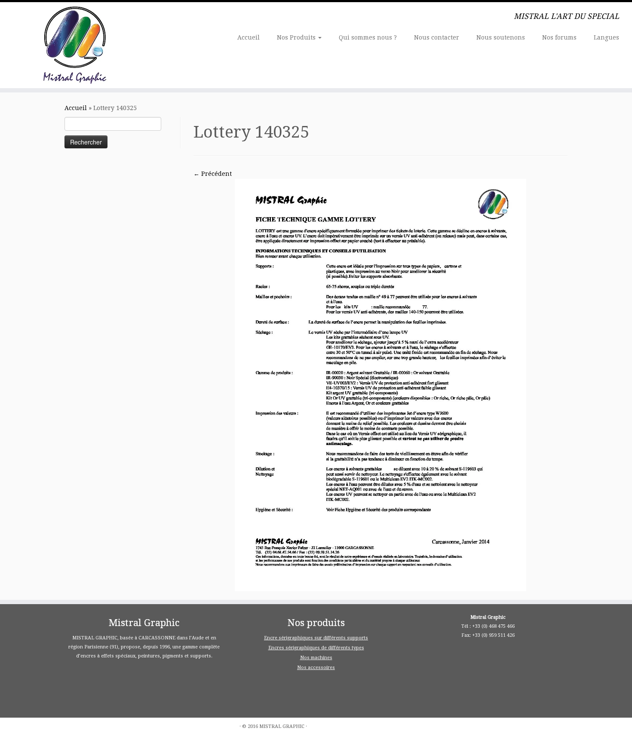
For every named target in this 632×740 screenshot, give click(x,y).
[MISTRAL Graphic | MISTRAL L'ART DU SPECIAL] (73, 45)
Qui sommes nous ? (368, 37)
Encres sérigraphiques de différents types (316, 648)
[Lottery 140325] (380, 384)
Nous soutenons (500, 37)
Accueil (248, 37)
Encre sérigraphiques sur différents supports (316, 638)
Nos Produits (297, 37)
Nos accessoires (316, 667)
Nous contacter (436, 37)
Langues (606, 37)
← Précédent (212, 173)
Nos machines (316, 657)
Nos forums (559, 37)
